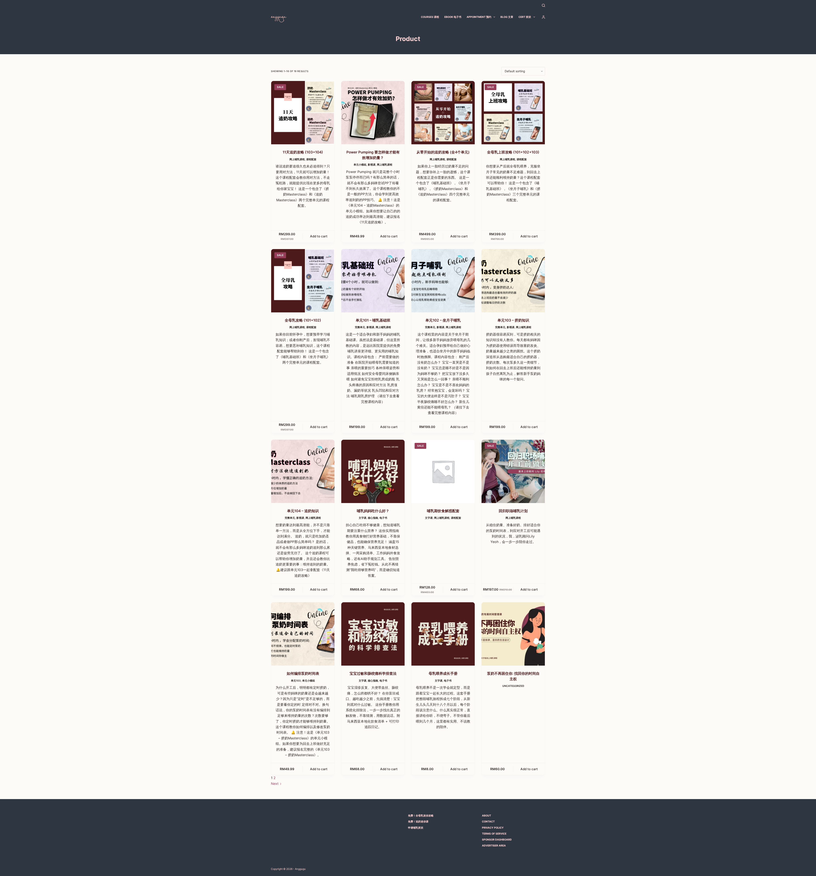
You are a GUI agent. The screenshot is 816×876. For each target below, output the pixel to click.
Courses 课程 (430, 16)
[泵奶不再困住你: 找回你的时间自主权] (513, 634)
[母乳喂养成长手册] (443, 634)
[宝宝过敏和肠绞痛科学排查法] (373, 634)
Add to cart (318, 236)
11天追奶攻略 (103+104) (303, 152)
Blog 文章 (506, 16)
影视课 (371, 164)
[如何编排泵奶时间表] (302, 634)
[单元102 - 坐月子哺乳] (443, 280)
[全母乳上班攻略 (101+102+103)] (513, 112)
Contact (488, 821)
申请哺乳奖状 (415, 827)
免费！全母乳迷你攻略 (421, 815)
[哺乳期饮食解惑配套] (443, 471)
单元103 (296, 680)
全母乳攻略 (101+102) (303, 320)
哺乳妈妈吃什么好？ (373, 511)
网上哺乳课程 (297, 159)
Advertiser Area (494, 845)
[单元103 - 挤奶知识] (513, 280)
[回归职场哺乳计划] (513, 471)
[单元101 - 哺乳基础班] (373, 280)
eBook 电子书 (452, 16)
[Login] (543, 17)
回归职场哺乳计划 (513, 511)
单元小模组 (360, 164)
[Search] (543, 5)
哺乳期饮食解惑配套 (443, 511)
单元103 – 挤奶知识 (513, 320)
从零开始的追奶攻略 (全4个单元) (443, 152)
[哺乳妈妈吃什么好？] (373, 471)
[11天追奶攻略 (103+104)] (302, 112)
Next (275, 783)
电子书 (383, 517)
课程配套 (311, 159)
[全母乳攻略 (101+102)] (302, 280)
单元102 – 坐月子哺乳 (443, 320)
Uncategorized (513, 685)
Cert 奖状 (524, 16)
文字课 (362, 517)
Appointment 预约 (479, 16)
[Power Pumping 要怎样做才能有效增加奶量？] (373, 112)
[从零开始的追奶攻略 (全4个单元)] (443, 112)
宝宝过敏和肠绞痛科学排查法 (373, 673)
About (486, 815)
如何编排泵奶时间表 (303, 673)
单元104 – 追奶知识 (303, 511)
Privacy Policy (493, 827)
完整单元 (360, 327)
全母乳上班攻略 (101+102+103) (513, 152)
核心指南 (373, 517)
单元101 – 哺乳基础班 (373, 320)
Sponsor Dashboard (497, 839)
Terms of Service (494, 833)
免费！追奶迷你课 (418, 821)
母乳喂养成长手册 (443, 673)
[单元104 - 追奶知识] (302, 471)
